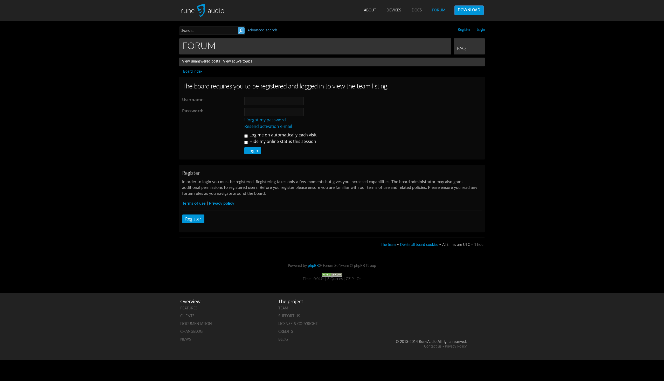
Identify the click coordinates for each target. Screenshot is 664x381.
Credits (285, 332)
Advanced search (262, 29)
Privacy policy (221, 203)
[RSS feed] (443, 325)
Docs (417, 10)
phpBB (313, 266)
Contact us (432, 346)
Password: (192, 111)
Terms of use (194, 203)
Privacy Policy (456, 346)
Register (464, 30)
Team (283, 308)
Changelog (191, 332)
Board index (192, 71)
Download (469, 10)
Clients (187, 316)
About (370, 10)
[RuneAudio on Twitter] (443, 307)
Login (481, 30)
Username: (193, 99)
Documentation (196, 324)
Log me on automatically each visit (282, 135)
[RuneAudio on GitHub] (403, 307)
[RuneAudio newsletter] (462, 325)
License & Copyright (298, 324)
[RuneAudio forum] (423, 325)
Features (189, 308)
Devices (393, 10)
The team (388, 245)
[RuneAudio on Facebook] (423, 307)
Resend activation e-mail (268, 126)
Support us (289, 316)
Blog (283, 339)
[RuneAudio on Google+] (462, 307)
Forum (438, 10)
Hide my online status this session (282, 141)
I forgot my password (265, 120)
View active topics (237, 61)
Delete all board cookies (419, 245)
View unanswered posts (201, 61)
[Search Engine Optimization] (332, 274)
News (185, 339)
